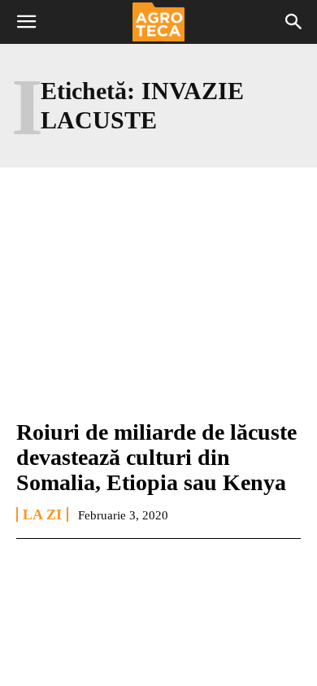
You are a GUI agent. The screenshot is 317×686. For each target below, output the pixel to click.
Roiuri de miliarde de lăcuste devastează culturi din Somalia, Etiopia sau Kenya (156, 457)
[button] (26, 22)
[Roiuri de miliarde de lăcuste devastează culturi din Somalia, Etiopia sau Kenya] (158, 318)
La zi (42, 514)
